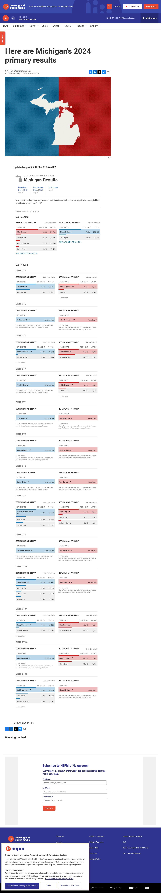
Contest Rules (94, 859)
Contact (59, 842)
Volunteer (93, 853)
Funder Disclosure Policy (132, 837)
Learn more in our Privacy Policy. (59, 879)
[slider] (17, 18)
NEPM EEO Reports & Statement (135, 848)
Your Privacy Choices (70, 886)
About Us (60, 837)
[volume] (13, 18)
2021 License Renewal (131, 853)
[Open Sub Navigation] (10, 26)
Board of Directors (96, 837)
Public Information (96, 842)
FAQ (124, 842)
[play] (6, 18)
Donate (152, 6)
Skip (49, 886)
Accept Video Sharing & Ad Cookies (22, 886)
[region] (45, 866)
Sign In (116, 7)
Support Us (93, 848)
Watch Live (133, 6)
